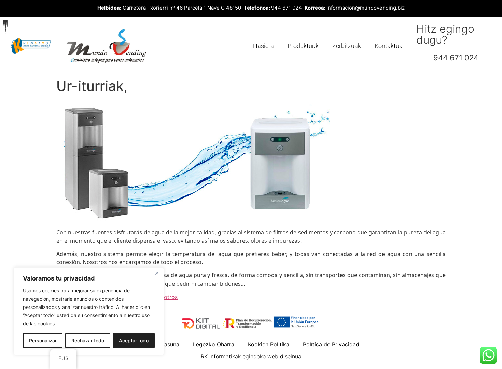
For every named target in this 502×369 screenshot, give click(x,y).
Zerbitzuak (346, 46)
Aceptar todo (134, 340)
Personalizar (43, 340)
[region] (89, 311)
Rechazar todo (87, 340)
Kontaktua (389, 46)
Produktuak (303, 46)
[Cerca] (157, 273)
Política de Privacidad (331, 344)
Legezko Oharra (213, 344)
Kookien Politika (268, 344)
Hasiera (263, 46)
